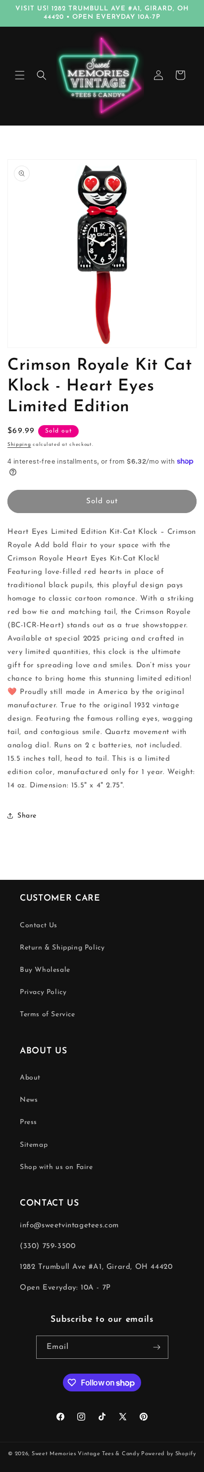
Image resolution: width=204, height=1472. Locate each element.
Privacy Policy (43, 992)
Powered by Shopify (168, 1454)
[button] (20, 75)
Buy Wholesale (45, 970)
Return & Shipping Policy (62, 948)
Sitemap (34, 1145)
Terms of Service (47, 1014)
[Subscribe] (157, 1347)
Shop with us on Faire (56, 1167)
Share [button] (27, 816)
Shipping (19, 444)
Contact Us (38, 925)
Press (28, 1122)
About (30, 1078)
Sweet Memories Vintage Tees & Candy (86, 1454)
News (29, 1100)
